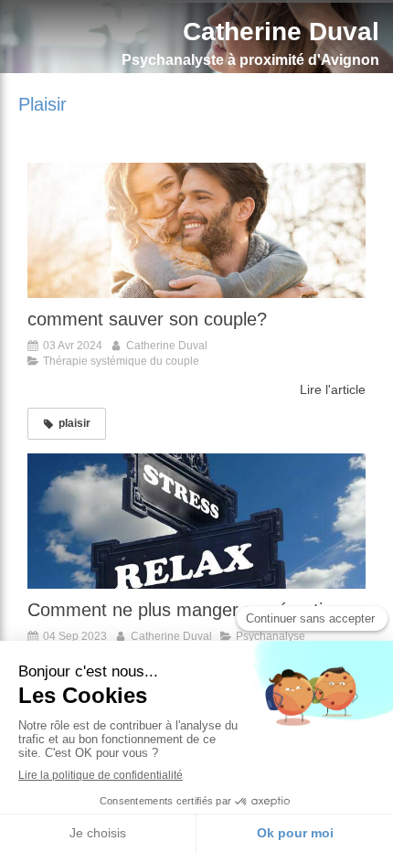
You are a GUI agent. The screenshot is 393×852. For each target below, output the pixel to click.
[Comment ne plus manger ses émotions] (196, 521)
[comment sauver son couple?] (196, 230)
